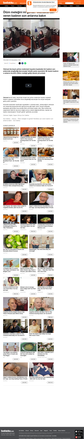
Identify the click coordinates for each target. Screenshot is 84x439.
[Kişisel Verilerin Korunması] (57, 438)
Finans (12, 5)
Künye (13, 434)
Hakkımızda (3, 434)
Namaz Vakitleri (61, 430)
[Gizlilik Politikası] (29, 438)
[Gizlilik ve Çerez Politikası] (39, 438)
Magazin (46, 430)
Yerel (50, 430)
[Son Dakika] (10, 3)
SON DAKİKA (23, 3)
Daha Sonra (45, 9)
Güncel (27, 430)
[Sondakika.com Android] (79, 434)
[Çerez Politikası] (47, 438)
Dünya (31, 430)
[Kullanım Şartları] (22, 438)
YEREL (60, 3)
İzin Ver (53, 10)
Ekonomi (37, 430)
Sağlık (59, 5)
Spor (41, 430)
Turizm (65, 5)
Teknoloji (19, 5)
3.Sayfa (77, 5)
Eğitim (71, 5)
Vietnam (5, 97)
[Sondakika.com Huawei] (79, 437)
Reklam (7, 434)
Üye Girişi (77, 3)
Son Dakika (21, 430)
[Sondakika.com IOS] (79, 431)
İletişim (10, 434)
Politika (6, 5)
